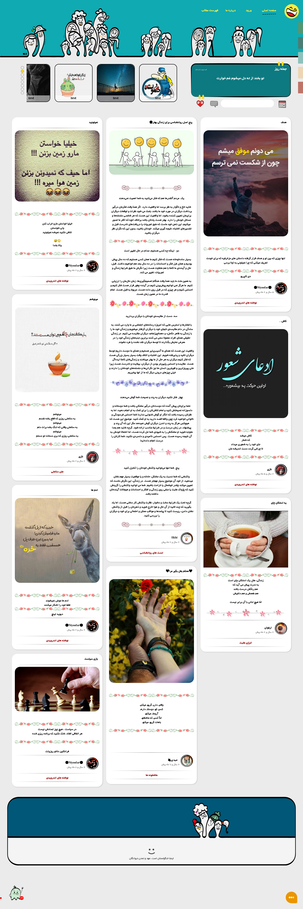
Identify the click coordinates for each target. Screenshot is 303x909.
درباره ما (230, 10)
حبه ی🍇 (172, 760)
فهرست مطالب (209, 10)
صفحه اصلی (269, 10)
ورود (249, 10)
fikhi (174, 538)
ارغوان (268, 628)
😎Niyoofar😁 (263, 288)
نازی (269, 469)
